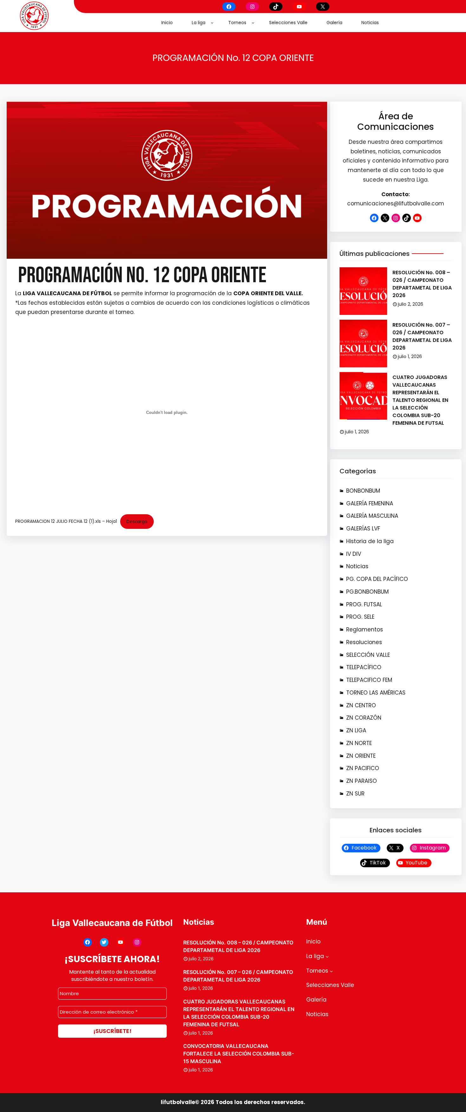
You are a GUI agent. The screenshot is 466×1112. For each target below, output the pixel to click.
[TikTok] (275, 6)
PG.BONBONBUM (367, 592)
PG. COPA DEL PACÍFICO (377, 579)
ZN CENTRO (361, 705)
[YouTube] (299, 6)
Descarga (136, 522)
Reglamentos (364, 629)
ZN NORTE (359, 743)
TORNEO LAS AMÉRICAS (375, 692)
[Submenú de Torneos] (253, 22)
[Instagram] (252, 6)
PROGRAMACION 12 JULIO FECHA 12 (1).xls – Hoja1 (66, 522)
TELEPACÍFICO (363, 667)
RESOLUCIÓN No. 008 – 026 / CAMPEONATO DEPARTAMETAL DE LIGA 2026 (422, 284)
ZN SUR (355, 793)
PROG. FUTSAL (364, 604)
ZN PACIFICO (362, 768)
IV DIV (353, 554)
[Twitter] (104, 942)
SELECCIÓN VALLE (368, 655)
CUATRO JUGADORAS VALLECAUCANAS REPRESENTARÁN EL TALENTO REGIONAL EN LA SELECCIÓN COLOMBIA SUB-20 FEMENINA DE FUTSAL (420, 400)
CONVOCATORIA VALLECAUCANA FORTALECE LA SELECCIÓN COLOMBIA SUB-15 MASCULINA (238, 1053)
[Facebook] (229, 6)
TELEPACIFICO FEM (369, 680)
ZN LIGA (356, 730)
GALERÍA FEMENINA (369, 503)
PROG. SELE (360, 617)
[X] (322, 6)
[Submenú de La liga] (212, 22)
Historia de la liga (370, 541)
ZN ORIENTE (361, 756)
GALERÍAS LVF (363, 528)
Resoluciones (364, 642)
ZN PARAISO (361, 781)
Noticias (357, 566)
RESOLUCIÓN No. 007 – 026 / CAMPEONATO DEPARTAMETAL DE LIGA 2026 (422, 336)
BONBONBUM (363, 491)
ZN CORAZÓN (363, 718)
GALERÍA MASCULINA (372, 516)
